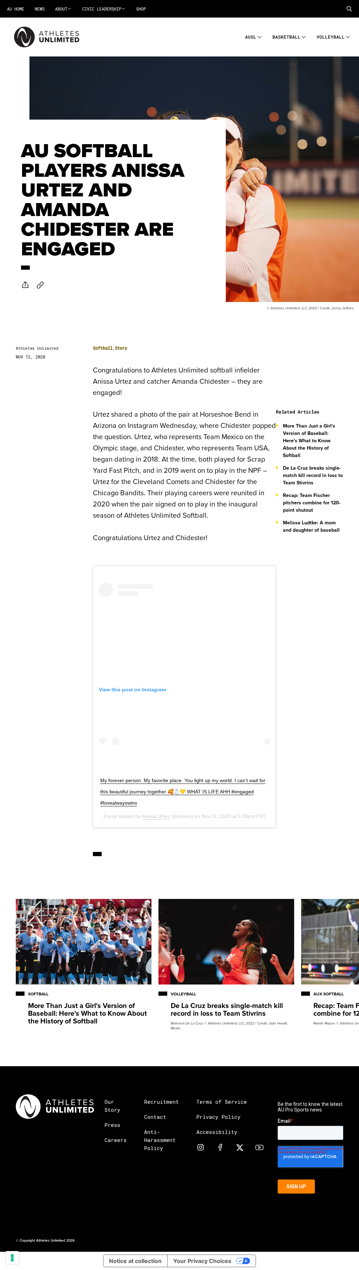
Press (112, 1124)
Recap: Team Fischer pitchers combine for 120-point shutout (311, 502)
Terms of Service (221, 1101)
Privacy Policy (218, 1116)
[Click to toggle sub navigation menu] (260, 36)
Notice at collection (135, 1260)
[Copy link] (40, 285)
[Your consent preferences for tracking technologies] (12, 1257)
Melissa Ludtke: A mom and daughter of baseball (311, 526)
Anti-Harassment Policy (160, 1139)
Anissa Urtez (156, 816)
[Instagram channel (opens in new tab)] (200, 1147)
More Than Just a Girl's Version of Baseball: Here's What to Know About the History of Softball (309, 440)
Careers (115, 1139)
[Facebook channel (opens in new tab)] (220, 1147)
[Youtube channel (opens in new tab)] (259, 1147)
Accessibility (216, 1131)
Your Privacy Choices (202, 1260)
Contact (155, 1116)
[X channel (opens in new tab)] (240, 1147)
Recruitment (161, 1101)
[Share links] (25, 284)
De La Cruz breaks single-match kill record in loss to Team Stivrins (313, 475)
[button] (349, 9)
